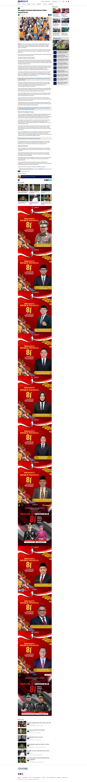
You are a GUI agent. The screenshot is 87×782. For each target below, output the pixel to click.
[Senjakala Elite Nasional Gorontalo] (46, 187)
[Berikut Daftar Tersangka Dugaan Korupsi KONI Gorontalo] (57, 20)
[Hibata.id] (23, 1)
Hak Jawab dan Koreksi (51, 777)
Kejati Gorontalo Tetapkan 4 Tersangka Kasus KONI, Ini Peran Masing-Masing (64, 15)
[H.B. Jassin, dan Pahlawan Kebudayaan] (34, 187)
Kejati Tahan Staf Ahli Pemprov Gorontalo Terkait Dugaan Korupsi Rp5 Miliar (62, 56)
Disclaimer (59, 777)
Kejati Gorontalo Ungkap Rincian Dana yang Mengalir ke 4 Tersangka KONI (56, 15)
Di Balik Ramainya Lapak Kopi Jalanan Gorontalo (23, 203)
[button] (64, 1)
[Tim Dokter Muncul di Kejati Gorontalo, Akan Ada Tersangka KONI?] (57, 29)
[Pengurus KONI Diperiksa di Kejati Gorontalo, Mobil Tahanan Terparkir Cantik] (65, 29)
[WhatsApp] (51, 180)
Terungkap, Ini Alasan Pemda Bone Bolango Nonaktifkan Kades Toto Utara (62, 52)
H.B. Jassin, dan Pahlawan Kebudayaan (34, 192)
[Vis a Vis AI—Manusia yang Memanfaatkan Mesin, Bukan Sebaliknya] (46, 197)
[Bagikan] (51, 15)
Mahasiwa (28, 171)
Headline (54, 12)
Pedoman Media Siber (37, 777)
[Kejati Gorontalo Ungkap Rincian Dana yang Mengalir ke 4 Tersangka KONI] (57, 10)
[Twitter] (47, 180)
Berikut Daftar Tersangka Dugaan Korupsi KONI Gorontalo (56, 24)
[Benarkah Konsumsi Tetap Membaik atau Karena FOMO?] (34, 197)
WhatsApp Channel (47, 169)
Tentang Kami (24, 777)
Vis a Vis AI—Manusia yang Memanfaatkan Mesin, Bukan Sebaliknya (46, 203)
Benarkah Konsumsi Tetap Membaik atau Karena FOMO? (34, 203)
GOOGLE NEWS (36, 169)
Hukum (63, 12)
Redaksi (19, 777)
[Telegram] (49, 180)
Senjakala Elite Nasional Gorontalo (45, 192)
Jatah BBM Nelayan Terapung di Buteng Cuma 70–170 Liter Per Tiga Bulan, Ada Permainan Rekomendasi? (62, 60)
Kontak (30, 777)
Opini (19, 8)
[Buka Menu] (68, 1)
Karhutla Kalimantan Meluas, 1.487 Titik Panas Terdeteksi (65, 24)
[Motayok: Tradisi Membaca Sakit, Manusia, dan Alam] (23, 187)
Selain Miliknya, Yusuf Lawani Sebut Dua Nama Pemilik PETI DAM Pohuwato (62, 67)
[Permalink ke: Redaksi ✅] (19, 15)
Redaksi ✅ (21, 14)
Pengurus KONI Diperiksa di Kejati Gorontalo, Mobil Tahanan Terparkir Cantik (64, 34)
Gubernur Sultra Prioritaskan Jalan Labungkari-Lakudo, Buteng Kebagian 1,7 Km (62, 79)
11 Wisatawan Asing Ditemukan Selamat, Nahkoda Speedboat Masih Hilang (62, 71)
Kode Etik (43, 777)
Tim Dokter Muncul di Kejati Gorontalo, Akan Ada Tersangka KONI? (56, 34)
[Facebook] (45, 180)
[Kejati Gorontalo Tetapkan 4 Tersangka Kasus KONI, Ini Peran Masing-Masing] (65, 10)
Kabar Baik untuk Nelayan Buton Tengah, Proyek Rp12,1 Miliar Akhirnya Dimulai (62, 64)
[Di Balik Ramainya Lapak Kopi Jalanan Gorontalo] (23, 197)
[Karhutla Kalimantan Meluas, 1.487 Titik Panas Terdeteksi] (65, 20)
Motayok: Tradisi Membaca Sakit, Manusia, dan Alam (23, 192)
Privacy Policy (64, 777)
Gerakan (23, 171)
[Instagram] (22, 774)
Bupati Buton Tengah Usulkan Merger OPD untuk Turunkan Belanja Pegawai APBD (62, 75)
